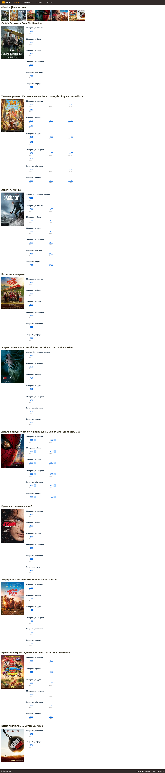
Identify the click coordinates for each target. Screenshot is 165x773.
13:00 (31, 440)
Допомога (50, 2)
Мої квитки (27, 2)
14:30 (70, 104)
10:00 (31, 661)
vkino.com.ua (7, 771)
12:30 (51, 661)
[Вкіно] (6, 2)
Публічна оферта (158, 771)
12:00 (51, 104)
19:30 (31, 355)
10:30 (31, 104)
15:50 (31, 109)
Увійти (40, 2)
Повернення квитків (143, 771)
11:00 (31, 587)
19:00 (31, 31)
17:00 (31, 209)
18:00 (31, 282)
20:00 (31, 198)
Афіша (16, 2)
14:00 (31, 514)
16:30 (51, 440)
